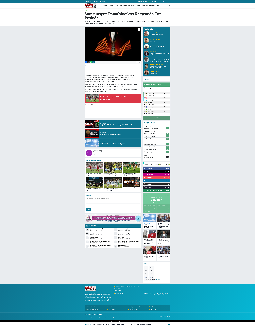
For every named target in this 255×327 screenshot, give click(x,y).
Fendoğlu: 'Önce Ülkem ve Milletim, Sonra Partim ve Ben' (149, 258)
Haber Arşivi (153, 309)
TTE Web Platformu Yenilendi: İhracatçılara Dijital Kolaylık (149, 242)
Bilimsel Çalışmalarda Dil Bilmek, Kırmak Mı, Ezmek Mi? (158, 67)
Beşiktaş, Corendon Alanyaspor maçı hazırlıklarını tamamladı (93, 189)
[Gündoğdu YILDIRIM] (146, 40)
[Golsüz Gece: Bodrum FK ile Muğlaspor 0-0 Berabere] (131, 167)
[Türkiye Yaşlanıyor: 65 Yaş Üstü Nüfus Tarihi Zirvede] (163, 218)
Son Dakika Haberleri (134, 309)
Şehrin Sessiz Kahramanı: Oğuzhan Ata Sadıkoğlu (159, 54)
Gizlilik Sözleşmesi (132, 321)
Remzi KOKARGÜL (154, 45)
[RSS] (167, 294)
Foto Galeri (89, 1)
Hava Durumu (112, 307)
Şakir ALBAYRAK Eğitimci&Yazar (158, 64)
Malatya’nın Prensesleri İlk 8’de (130, 188)
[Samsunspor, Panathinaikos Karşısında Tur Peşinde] (113, 43)
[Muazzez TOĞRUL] (146, 33)
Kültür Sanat (145, 5)
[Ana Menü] (169, 6)
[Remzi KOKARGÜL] (146, 46)
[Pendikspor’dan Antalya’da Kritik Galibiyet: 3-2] (94, 167)
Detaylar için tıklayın (157, 117)
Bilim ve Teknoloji (148, 239)
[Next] (163, 294)
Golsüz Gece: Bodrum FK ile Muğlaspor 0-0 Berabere (129, 174)
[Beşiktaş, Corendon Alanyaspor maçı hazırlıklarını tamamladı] (94, 182)
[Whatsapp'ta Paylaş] (91, 62)
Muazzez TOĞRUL (154, 33)
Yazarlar (103, 1)
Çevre (157, 5)
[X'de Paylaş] (88, 62)
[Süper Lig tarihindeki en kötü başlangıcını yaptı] (113, 182)
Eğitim (138, 5)
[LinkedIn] (155, 294)
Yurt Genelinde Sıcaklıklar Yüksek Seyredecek (148, 226)
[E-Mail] (94, 155)
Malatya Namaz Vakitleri (135, 307)
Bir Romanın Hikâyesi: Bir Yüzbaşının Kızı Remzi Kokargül (159, 47)
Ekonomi (133, 5)
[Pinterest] (150, 294)
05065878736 (118, 290)
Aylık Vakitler (147, 211)
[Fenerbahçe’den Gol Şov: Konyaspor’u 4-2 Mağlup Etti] (113, 167)
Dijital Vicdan (153, 73)
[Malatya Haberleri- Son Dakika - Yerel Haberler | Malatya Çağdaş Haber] (90, 5)
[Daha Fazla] (93, 62)
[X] (148, 294)
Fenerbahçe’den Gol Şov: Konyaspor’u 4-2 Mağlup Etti (111, 174)
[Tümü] (168, 29)
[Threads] (160, 294)
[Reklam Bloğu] (113, 218)
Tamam (140, 321)
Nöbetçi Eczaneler (91, 307)
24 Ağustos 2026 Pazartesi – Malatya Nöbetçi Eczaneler (146, 269)
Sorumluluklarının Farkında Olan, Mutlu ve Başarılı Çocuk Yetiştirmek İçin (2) (159, 60)
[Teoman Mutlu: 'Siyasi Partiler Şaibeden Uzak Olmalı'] (163, 234)
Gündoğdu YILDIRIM (155, 39)
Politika (116, 5)
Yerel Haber (152, 5)
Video (96, 1)
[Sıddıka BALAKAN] (146, 72)
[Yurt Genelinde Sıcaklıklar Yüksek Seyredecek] (149, 218)
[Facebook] (145, 294)
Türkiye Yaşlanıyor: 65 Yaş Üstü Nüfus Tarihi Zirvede (163, 226)
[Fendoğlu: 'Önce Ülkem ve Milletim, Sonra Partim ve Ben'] (149, 250)
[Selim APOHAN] (89, 152)
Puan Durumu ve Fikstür (92, 309)
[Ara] (167, 6)
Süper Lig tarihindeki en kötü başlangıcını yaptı (111, 189)
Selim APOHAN (97, 152)
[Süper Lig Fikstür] (168, 122)
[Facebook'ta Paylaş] (86, 62)
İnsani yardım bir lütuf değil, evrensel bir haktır (163, 258)
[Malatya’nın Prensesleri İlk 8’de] (131, 182)
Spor (129, 5)
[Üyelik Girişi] (169, 1)
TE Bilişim (168, 316)
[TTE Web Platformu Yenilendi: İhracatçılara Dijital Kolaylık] (149, 234)
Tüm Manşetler (111, 309)
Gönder (88, 209)
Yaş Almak (152, 41)
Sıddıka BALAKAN (154, 71)
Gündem (105, 5)
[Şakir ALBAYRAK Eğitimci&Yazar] (146, 66)
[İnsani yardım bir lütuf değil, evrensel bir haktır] (163, 250)
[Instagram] (153, 294)
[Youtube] (158, 294)
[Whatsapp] (165, 294)
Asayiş (120, 5)
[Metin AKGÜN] (146, 59)
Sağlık (125, 5)
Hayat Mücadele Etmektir (156, 34)
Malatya (111, 5)
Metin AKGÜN (153, 58)
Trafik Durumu (154, 307)
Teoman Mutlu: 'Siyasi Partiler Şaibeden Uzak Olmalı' (163, 242)
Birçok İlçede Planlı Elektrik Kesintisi (151, 269)
